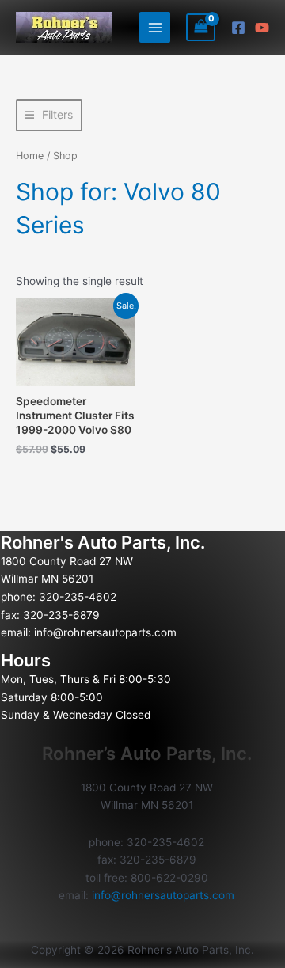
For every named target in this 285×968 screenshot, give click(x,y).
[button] (49, 115)
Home (30, 155)
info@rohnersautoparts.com (105, 632)
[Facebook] (238, 28)
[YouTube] (262, 28)
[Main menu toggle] (154, 27)
